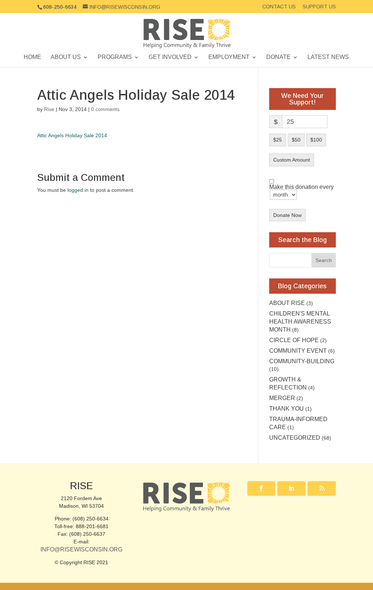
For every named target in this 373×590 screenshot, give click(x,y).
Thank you (286, 408)
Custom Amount (291, 160)
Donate (278, 57)
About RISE (287, 303)
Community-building (301, 361)
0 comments (105, 109)
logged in (78, 190)
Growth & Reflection (288, 383)
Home (32, 57)
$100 (316, 140)
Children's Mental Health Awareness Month (300, 321)
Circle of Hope (294, 340)
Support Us (319, 6)
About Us (66, 57)
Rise (49, 109)
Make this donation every (301, 187)
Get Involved (170, 57)
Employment (229, 57)
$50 (296, 140)
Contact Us (279, 6)
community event (298, 351)
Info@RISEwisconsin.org (81, 549)
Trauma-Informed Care (298, 423)
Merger (282, 398)
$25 (277, 140)
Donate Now (287, 215)
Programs (115, 57)
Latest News (328, 57)
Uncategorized (294, 438)
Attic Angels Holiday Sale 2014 (72, 135)
